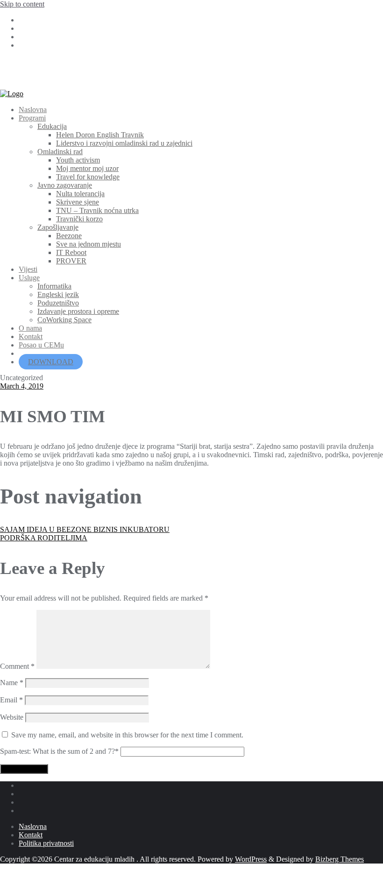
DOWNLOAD (50, 362)
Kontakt (31, 835)
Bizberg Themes (339, 859)
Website (11, 717)
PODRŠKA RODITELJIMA (43, 538)
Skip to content (22, 4)
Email (11, 700)
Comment (17, 666)
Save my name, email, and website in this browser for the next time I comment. (127, 735)
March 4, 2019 (21, 386)
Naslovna (33, 826)
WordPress (251, 859)
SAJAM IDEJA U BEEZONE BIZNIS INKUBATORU (85, 529)
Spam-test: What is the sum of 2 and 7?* (59, 751)
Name (11, 683)
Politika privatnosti (46, 843)
